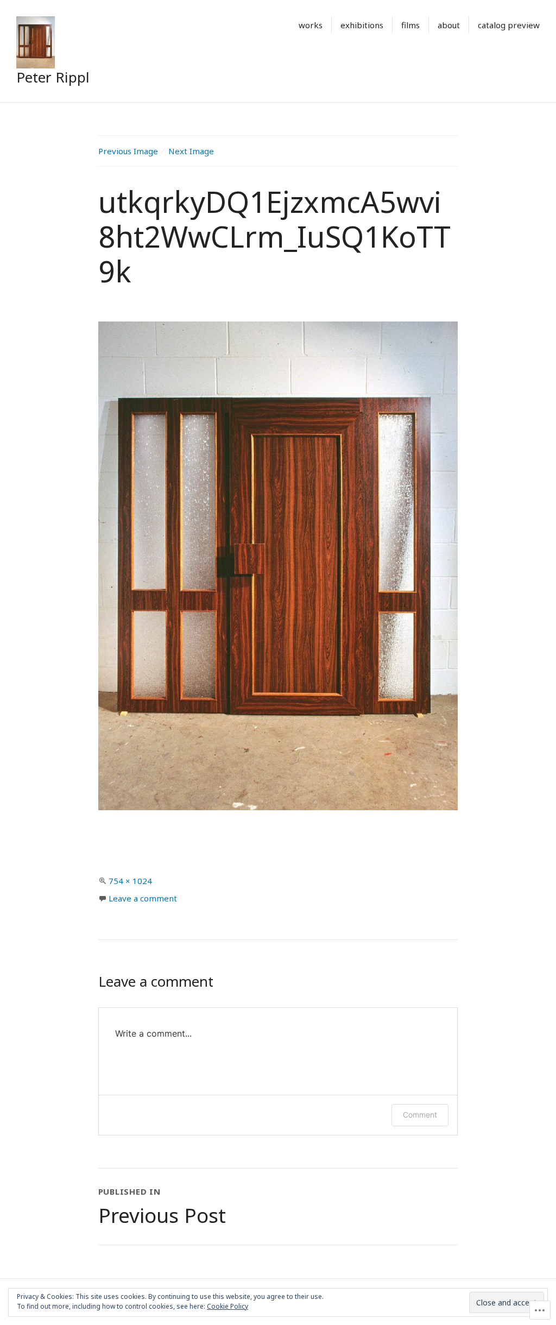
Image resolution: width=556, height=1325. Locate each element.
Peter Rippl (53, 77)
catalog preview (509, 25)
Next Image (191, 151)
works (311, 25)
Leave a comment (143, 898)
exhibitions (361, 25)
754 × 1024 (130, 880)
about (449, 25)
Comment (420, 1114)
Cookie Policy (227, 1306)
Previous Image (128, 151)
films (410, 25)
